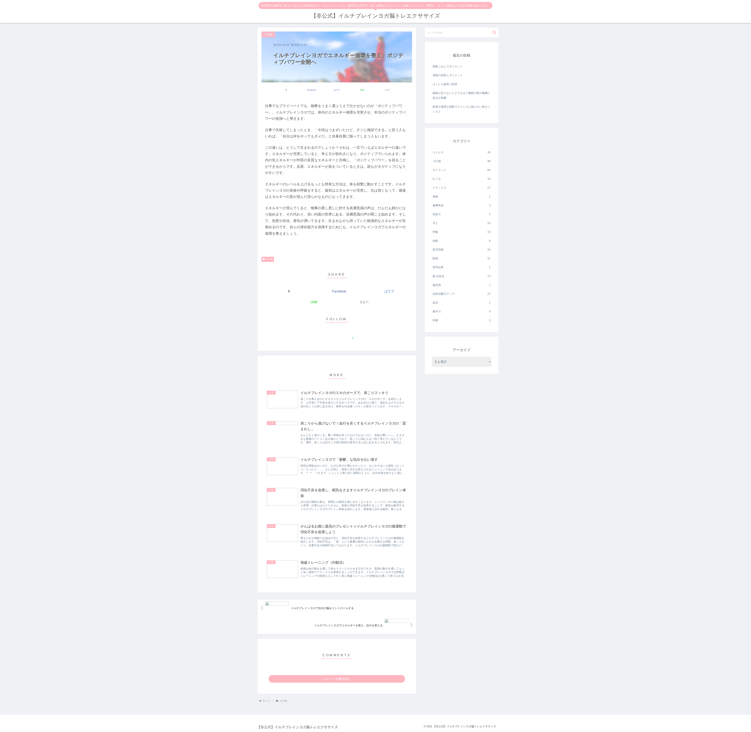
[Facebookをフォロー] (332, 336)
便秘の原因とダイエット (448, 75)
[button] (387, 87)
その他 (269, 259)
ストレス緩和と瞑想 (445, 84)
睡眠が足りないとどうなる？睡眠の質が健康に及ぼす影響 (461, 95)
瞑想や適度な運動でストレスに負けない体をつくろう (461, 109)
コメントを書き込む (337, 678)
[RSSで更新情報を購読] (359, 336)
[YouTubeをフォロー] (341, 336)
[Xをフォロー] (323, 336)
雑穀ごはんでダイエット (448, 66)
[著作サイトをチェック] (314, 336)
